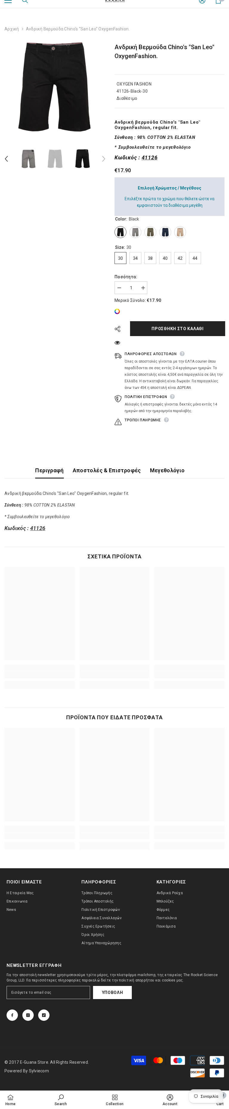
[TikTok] (43, 1015)
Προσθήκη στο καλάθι (177, 328)
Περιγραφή (49, 470)
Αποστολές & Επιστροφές (107, 470)
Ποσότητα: (125, 276)
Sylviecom (39, 1070)
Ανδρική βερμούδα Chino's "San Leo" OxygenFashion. (164, 52)
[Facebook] (12, 1015)
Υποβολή (112, 992)
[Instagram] (28, 1015)
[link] (118, 311)
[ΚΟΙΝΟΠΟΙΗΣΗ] (119, 329)
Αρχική (11, 29)
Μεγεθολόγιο (167, 470)
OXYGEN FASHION (134, 84)
